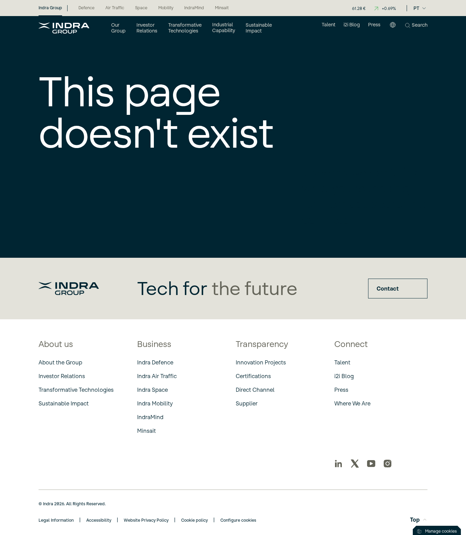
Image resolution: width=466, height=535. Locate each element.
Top (415, 519)
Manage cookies (441, 531)
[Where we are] (393, 28)
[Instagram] (387, 463)
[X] (355, 463)
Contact (388, 288)
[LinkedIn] (338, 463)
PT (416, 8)
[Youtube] (371, 463)
